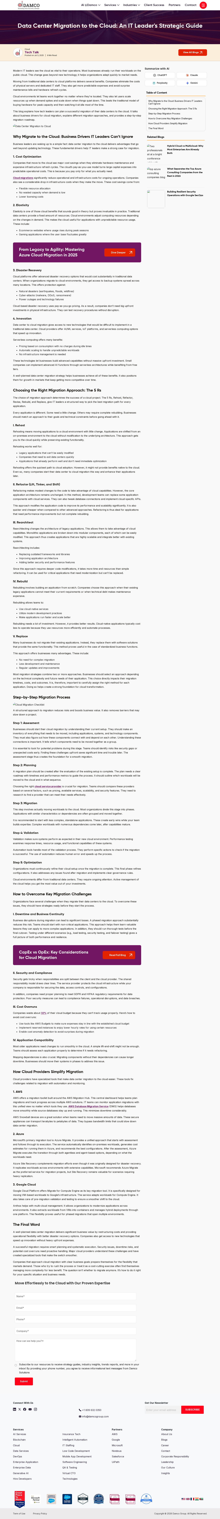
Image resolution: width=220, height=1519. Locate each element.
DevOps (17, 1456)
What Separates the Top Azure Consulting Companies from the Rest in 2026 (184, 172)
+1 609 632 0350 (91, 1410)
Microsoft (117, 1445)
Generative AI (21, 1473)
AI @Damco (89, 5)
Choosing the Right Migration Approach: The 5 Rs (172, 108)
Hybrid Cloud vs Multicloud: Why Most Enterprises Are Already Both (185, 149)
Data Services (21, 1450)
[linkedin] (14, 1409)
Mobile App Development (76, 1456)
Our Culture (168, 1467)
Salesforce (118, 1456)
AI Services (19, 1434)
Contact (191, 5)
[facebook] (24, 1409)
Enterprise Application (25, 1461)
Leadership (167, 1461)
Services (110, 5)
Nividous (117, 1450)
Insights (165, 1473)
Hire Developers (22, 1478)
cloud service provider (48, 786)
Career (165, 1445)
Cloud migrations (23, 177)
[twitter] (19, 1409)
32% (43, 1012)
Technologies (70, 1478)
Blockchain (19, 1439)
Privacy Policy (40, 1513)
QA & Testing (69, 1467)
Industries (130, 5)
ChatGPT (162, 75)
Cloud (27, 49)
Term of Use (19, 1513)
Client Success (154, 5)
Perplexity (162, 83)
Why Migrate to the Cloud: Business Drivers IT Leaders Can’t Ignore (175, 102)
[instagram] (35, 1409)
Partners (174, 5)
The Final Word (155, 128)
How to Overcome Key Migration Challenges (170, 118)
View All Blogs (191, 52)
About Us (166, 1434)
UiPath (115, 1461)
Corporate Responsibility (175, 1456)
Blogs (164, 1439)
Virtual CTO (69, 1473)
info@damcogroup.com (95, 1416)
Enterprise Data (22, 1467)
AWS (114, 1434)
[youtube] (30, 1409)
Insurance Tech (71, 1434)
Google (116, 1439)
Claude (194, 75)
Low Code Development (76, 1450)
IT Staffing (68, 1445)
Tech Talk (32, 52)
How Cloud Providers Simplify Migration (167, 123)
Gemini (194, 83)
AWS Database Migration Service (88, 1106)
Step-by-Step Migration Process (164, 113)
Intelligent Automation (74, 1439)
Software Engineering (74, 1461)
